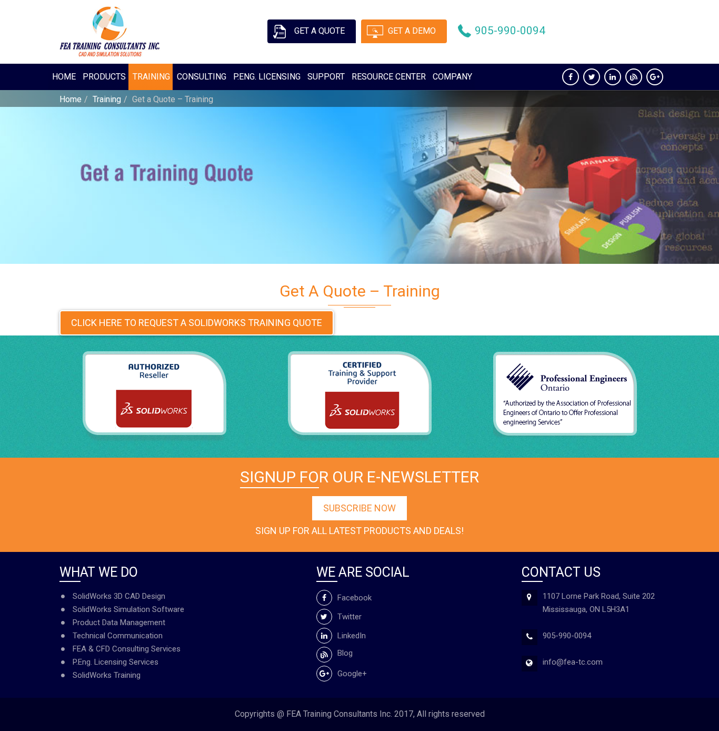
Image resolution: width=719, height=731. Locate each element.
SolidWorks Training (107, 675)
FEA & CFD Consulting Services (127, 649)
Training (151, 77)
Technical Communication (118, 635)
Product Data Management (119, 622)
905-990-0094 (510, 30)
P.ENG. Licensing (267, 77)
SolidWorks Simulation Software (128, 609)
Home (64, 77)
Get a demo (412, 31)
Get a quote (319, 31)
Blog (345, 653)
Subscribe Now (359, 507)
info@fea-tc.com (573, 662)
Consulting (201, 77)
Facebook (354, 597)
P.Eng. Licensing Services (115, 662)
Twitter (349, 616)
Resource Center (389, 77)
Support (326, 77)
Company (452, 77)
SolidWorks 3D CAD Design (119, 596)
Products (104, 77)
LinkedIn (351, 635)
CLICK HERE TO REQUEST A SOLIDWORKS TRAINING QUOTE (196, 322)
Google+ (352, 673)
